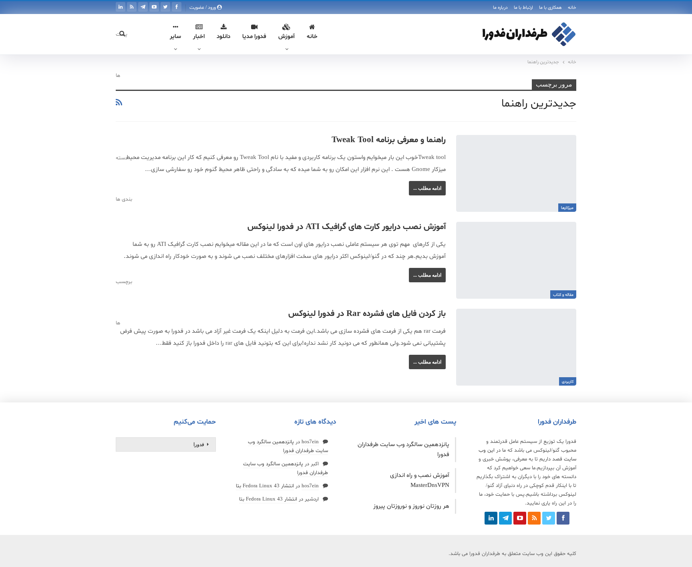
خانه (572, 7)
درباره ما (500, 7)
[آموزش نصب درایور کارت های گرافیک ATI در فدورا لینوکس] (516, 260)
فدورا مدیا (254, 36)
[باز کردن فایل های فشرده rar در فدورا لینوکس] (516, 347)
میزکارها (567, 208)
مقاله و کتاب (563, 295)
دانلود (223, 36)
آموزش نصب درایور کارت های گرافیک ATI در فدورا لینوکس (346, 227)
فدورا (198, 444)
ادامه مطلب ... (427, 188)
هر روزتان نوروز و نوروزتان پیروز (411, 506)
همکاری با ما (550, 7)
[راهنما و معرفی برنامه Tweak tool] (516, 173)
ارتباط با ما (523, 7)
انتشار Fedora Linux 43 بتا (265, 486)
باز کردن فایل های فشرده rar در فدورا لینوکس (367, 314)
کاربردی (567, 381)
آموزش (286, 36)
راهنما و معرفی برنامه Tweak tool (389, 140)
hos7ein (310, 442)
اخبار (199, 36)
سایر (175, 36)
